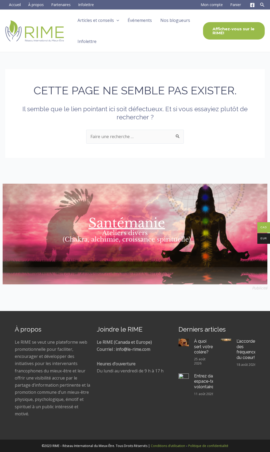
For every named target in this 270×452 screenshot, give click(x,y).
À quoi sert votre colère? (203, 347)
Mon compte (212, 4)
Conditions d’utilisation (168, 446)
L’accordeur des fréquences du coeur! (248, 349)
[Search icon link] (262, 5)
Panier (235, 4)
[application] (116, 20)
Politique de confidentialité (208, 446)
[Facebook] (252, 5)
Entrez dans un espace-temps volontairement (209, 381)
